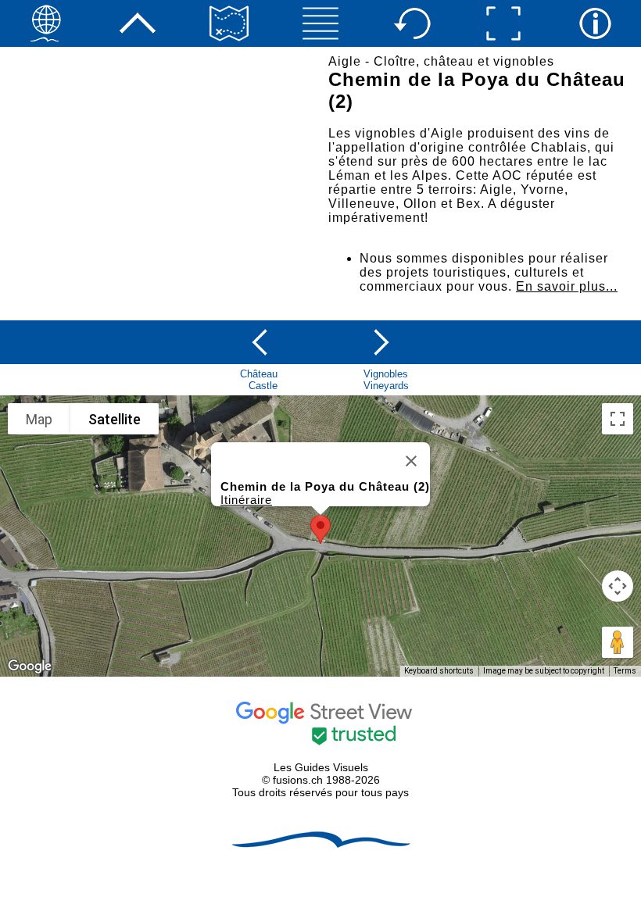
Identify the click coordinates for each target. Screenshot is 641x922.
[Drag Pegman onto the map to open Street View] (617, 642)
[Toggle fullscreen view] (617, 418)
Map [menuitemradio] (39, 419)
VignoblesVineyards (386, 379)
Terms (625, 670)
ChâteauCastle (259, 379)
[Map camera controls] (617, 586)
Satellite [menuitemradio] (114, 419)
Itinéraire (246, 499)
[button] (320, 529)
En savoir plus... (567, 286)
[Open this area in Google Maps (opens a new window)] (30, 666)
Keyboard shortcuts (439, 670)
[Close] (411, 461)
